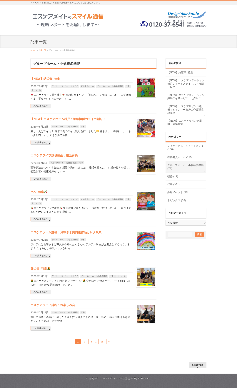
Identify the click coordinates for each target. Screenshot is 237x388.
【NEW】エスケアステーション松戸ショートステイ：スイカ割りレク (185, 83)
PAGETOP (198, 365)
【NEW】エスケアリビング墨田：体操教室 (184, 122)
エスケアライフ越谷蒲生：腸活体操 (54, 155)
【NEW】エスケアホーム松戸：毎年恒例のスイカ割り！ (68, 119)
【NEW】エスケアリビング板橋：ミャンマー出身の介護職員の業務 (185, 109)
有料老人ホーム (87, 86)
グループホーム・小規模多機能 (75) (185, 167)
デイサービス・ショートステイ (65, 86)
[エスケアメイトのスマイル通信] (68, 25)
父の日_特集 (39, 268)
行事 (127, 86)
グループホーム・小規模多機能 (110, 86)
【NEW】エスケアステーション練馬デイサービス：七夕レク (185, 96)
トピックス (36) (176, 200)
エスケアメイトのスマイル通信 (114, 378)
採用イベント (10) (177, 192)
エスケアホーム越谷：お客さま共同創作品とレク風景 (66, 232)
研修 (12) (172, 176)
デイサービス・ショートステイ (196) (185, 147)
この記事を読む (40, 106)
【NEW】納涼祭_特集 (45, 78)
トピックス (36, 90)
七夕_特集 (37, 191)
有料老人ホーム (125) (180, 157)
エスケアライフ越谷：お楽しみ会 (53, 305)
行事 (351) (173, 184)
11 (102, 341)
